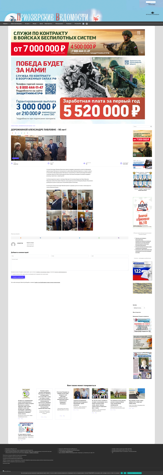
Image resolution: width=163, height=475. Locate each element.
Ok (121, 473)
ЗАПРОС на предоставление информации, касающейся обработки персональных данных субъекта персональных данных (28, 460)
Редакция (68, 23)
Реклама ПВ (78, 23)
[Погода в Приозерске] (151, 2)
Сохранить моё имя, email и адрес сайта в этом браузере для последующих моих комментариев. (30, 274)
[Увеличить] (150, 161)
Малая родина (59, 23)
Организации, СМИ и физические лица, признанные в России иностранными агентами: (143, 251)
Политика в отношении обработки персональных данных (14, 455)
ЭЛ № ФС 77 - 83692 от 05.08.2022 (31, 452)
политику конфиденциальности (61, 271)
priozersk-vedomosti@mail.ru (67, 451)
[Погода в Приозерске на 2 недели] (151, 4)
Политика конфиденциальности (134, 473)
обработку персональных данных (43, 271)
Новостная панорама (16, 23)
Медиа (34, 23)
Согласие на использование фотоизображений (12, 458)
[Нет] (161, 473)
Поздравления (15, 158)
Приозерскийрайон (16, 233)
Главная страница (14, 125)
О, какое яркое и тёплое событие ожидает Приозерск (26, 435)
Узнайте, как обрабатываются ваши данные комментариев (47, 282)
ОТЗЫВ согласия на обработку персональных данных (14, 461)
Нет (125, 473)
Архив (41, 23)
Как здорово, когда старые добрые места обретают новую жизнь (136, 402)
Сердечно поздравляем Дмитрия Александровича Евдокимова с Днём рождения (80, 402)
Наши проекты (48, 23)
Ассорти (27, 23)
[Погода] (148, 3)
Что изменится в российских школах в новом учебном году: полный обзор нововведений (118, 402)
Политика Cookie (6, 463)
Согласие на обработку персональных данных (12, 456)
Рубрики (5, 23)
